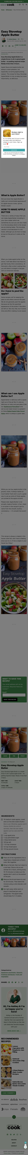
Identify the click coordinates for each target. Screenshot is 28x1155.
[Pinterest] (10, 1134)
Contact (14, 1146)
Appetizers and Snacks (8, 972)
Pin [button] (14, 756)
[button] (1, 762)
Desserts (19, 972)
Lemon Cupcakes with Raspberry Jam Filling (18, 1049)
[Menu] (26, 4)
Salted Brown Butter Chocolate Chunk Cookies (19, 1084)
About (14, 1142)
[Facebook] (7, 1134)
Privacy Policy (7, 1153)
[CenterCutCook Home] (7, 4)
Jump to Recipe (20, 45)
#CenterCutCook (18, 933)
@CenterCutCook (18, 931)
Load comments (8, 1093)
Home (2, 9)
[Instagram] (17, 1134)
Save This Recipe (10, 699)
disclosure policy (4, 53)
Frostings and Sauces (8, 974)
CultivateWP (21, 1153)
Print (23, 756)
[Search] (23, 4)
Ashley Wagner (13, 39)
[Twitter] (14, 1134)
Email (4, 692)
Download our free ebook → (14, 1)
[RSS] (20, 1134)
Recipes (14, 1139)
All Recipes (9, 9)
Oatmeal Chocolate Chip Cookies (18, 1060)
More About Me (13, 1031)
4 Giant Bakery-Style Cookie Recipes (18, 1072)
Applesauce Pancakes (11, 406)
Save (5, 756)
